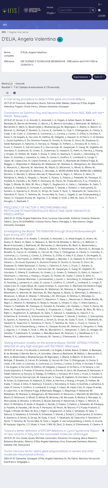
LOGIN (101, 15)
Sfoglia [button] (50, 12)
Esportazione (81, 76)
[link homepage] (10, 10)
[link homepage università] (32, 10)
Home (50, 7)
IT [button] (99, 4)
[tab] (7, 93)
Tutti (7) (98, 76)
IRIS (4, 32)
